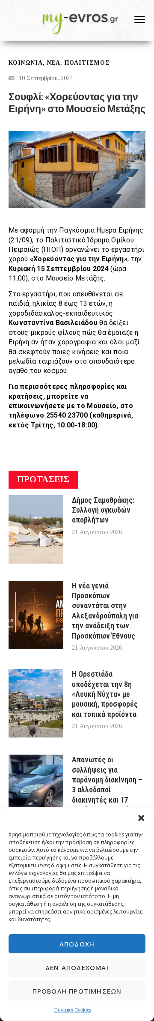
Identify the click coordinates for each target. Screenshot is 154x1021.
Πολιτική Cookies (72, 1010)
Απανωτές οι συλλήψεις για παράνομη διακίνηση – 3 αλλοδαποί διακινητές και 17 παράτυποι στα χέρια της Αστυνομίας (107, 789)
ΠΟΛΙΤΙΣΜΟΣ (87, 63)
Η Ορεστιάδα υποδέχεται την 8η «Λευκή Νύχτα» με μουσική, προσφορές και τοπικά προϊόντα (105, 694)
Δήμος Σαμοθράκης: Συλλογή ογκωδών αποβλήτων (103, 510)
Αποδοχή (77, 944)
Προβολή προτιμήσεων (77, 991)
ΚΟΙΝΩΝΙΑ (26, 63)
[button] (141, 818)
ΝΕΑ (53, 63)
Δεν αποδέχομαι (77, 967)
